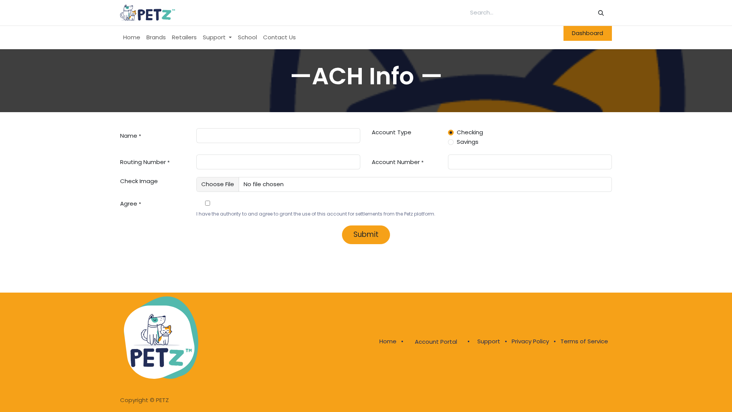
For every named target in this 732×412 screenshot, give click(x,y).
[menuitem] (131, 37)
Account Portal (436, 342)
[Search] (601, 13)
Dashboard (587, 33)
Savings (467, 142)
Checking (470, 132)
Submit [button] (366, 234)
